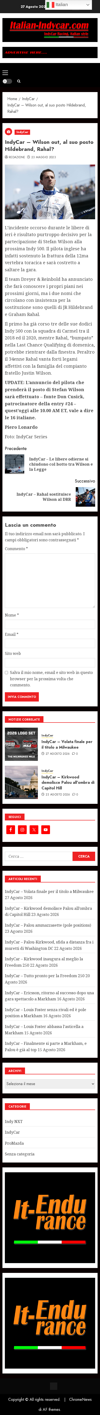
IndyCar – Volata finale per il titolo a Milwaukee (67, 744)
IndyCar (22, 132)
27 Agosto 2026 (58, 754)
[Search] (19, 81)
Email (11, 634)
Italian (61, 4)
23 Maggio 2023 (43, 157)
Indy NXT (14, 1121)
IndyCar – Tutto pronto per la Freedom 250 (44, 975)
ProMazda (14, 1143)
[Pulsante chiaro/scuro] (7, 81)
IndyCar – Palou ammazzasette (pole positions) (48, 925)
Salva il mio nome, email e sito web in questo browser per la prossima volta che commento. (51, 679)
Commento (16, 548)
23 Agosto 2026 (58, 795)
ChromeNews (80, 1399)
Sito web (13, 653)
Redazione (17, 157)
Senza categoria (19, 1154)
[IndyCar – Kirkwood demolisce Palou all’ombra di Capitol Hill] (21, 782)
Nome (12, 615)
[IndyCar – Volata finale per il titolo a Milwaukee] (21, 744)
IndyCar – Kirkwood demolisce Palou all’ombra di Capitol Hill (68, 782)
